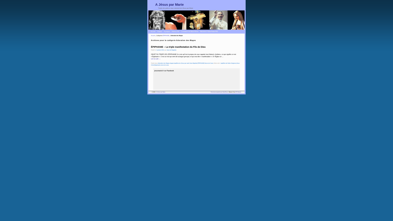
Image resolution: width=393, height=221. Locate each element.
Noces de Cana (208, 63)
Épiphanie (157, 65)
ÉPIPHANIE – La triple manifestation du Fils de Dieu (178, 47)
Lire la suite (155, 59)
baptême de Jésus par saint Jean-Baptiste (185, 63)
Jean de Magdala (171, 50)
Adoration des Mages (164, 63)
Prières (159, 31)
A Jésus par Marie (169, 4)
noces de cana (165, 65)
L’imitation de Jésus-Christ (189, 31)
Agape (172, 63)
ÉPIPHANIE (166, 35)
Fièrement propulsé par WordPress (219, 92)
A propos (167, 31)
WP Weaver (238, 92)
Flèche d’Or (175, 31)
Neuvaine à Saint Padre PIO (209, 31)
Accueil (153, 31)
